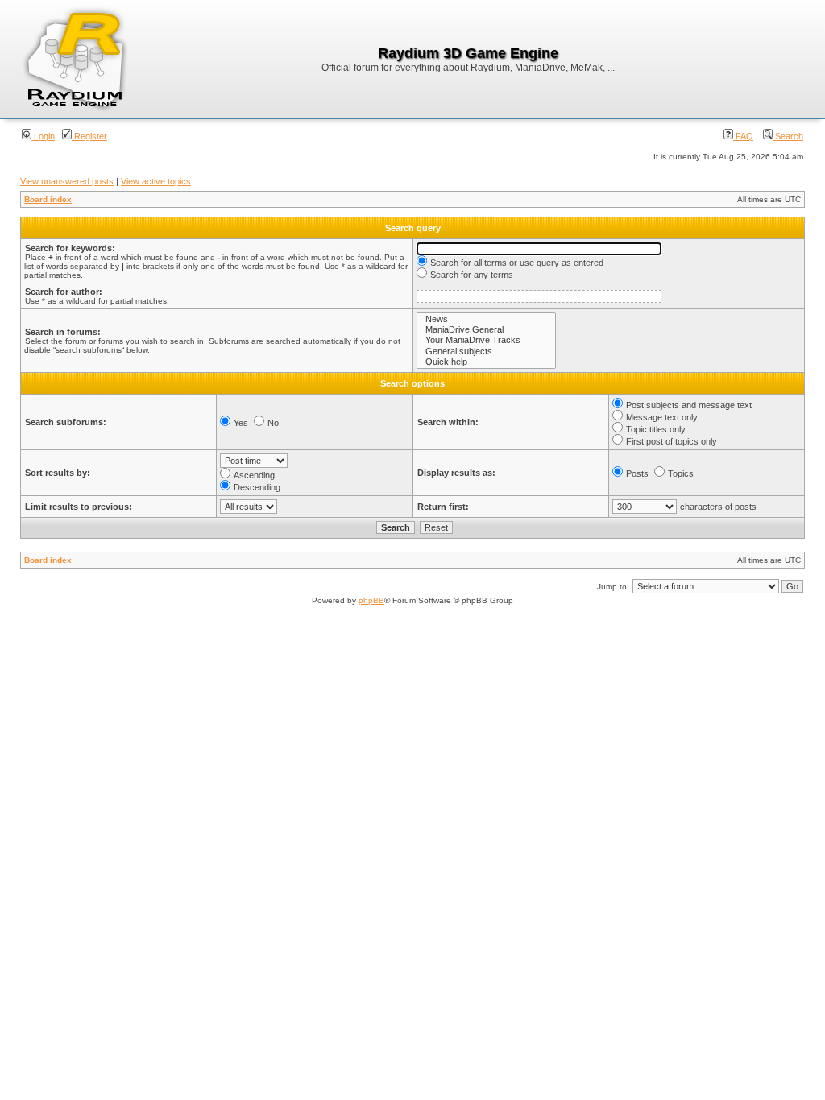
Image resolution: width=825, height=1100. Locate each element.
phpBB (371, 600)
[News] (486, 319)
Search (788, 136)
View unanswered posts (67, 181)
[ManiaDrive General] (486, 330)
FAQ (743, 136)
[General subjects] (486, 351)
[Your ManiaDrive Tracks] (486, 340)
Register (89, 136)
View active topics (156, 181)
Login (43, 136)
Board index (48, 199)
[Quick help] (486, 362)
